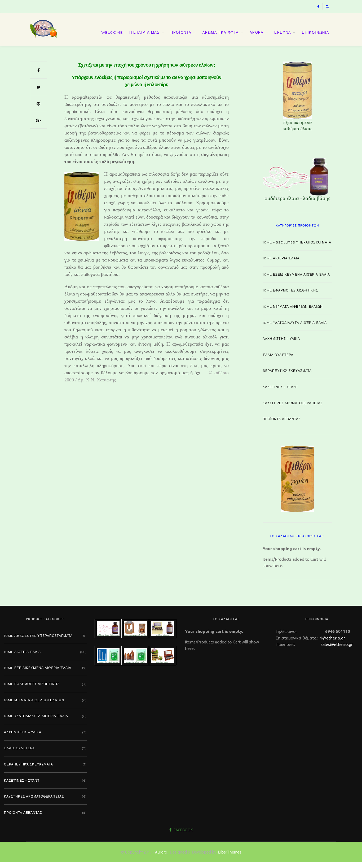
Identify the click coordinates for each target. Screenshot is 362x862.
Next (341, 95)
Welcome (112, 32)
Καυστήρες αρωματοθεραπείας (293, 403)
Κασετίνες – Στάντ (280, 387)
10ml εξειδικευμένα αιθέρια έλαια (296, 274)
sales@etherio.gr (337, 644)
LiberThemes (229, 852)
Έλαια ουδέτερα (278, 355)
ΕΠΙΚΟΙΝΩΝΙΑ (315, 32)
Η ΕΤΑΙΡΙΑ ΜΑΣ (144, 32)
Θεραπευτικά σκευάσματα (287, 371)
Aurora (161, 852)
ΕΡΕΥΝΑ (282, 32)
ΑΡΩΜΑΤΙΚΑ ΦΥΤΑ (220, 32)
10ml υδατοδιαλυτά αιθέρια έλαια (295, 323)
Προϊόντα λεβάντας (282, 419)
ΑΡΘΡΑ (257, 32)
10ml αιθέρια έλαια (281, 258)
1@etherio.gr (332, 637)
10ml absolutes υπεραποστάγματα (297, 242)
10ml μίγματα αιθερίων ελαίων (293, 306)
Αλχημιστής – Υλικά (281, 339)
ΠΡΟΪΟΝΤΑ (181, 32)
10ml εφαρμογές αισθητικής (290, 290)
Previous (253, 95)
